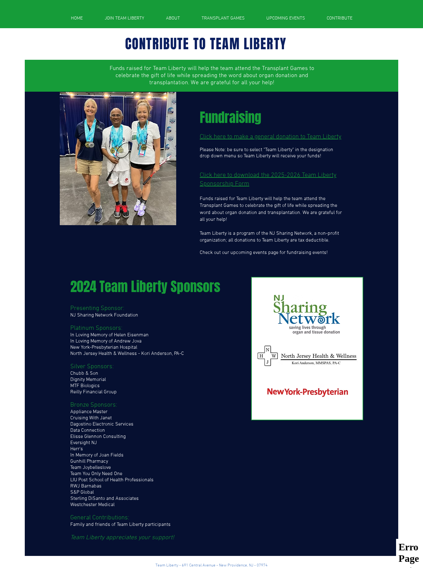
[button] (173, 18)
